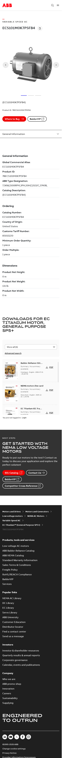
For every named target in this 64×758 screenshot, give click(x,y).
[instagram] (28, 737)
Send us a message (13, 636)
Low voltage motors (12, 516)
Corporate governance (15, 660)
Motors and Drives (11, 511)
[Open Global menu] (57, 5)
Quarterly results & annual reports (21, 655)
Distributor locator (12, 626)
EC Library (8, 607)
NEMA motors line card (32, 385)
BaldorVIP (35, 118)
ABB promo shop (11, 683)
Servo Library (9, 612)
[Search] (52, 5)
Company (7, 673)
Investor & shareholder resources (20, 650)
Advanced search (13, 353)
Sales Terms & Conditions (16, 564)
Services (7, 583)
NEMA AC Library (11, 598)
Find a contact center (14, 631)
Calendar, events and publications (21, 664)
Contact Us (34, 472)
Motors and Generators (37, 511)
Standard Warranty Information (19, 560)
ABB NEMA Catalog (13, 555)
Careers (6, 693)
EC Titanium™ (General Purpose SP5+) (21, 525)
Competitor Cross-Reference (21, 485)
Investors (7, 644)
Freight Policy (10, 569)
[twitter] (16, 737)
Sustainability (10, 698)
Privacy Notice (9, 753)
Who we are (8, 679)
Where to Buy (12, 118)
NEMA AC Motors (35, 516)
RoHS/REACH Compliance (17, 574)
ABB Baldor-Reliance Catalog (18, 550)
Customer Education (13, 621)
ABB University (10, 617)
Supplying (7, 702)
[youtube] (10, 737)
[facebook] (22, 737)
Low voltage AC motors (15, 545)
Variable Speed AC (11, 520)
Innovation (8, 688)
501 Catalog (11, 472)
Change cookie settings (14, 748)
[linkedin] (4, 737)
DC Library (8, 602)
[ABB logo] (7, 5)
